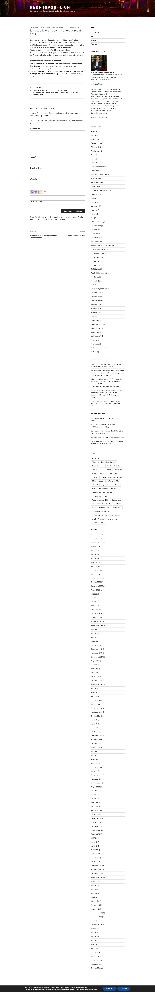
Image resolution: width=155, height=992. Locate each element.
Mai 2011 (94, 940)
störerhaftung (104, 507)
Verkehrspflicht (96, 332)
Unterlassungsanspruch (100, 511)
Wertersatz (95, 344)
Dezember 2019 (96, 617)
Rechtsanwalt (96, 293)
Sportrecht (95, 304)
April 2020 (94, 606)
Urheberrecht (95, 328)
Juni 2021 (94, 554)
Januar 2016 (95, 732)
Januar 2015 (95, 771)
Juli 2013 (94, 838)
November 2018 (96, 653)
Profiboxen (95, 277)
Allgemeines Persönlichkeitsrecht (104, 462)
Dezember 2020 (96, 578)
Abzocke (94, 135)
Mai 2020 (94, 602)
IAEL (117, 481)
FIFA (110, 473)
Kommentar (35, 128)
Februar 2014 (95, 810)
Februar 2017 (95, 700)
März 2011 (94, 948)
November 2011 (96, 917)
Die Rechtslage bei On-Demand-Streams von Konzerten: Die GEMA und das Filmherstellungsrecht (107, 443)
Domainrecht (95, 171)
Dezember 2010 (96, 960)
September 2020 (97, 586)
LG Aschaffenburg (97, 222)
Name (33, 157)
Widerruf (94, 352)
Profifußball (95, 281)
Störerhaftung (96, 308)
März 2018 (94, 673)
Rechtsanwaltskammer (43, 92)
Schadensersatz (98, 504)
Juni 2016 (94, 720)
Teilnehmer (95, 320)
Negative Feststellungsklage (101, 245)
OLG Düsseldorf (96, 253)
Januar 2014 (95, 814)
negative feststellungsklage (102, 492)
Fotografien (95, 194)
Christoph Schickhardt (114, 466)
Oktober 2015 (96, 743)
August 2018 (95, 661)
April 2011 (94, 944)
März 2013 (94, 854)
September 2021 (97, 543)
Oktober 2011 (95, 921)
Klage (103, 485)
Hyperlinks (94, 202)
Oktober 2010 (96, 968)
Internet (95, 485)
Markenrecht (95, 241)
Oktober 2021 (95, 539)
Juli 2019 (94, 629)
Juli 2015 (94, 751)
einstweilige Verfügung (99, 174)
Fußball (103, 477)
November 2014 (96, 779)
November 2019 (96, 621)
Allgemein (37, 88)
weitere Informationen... (99, 117)
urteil (94, 519)
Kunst (117, 485)
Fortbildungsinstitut (43, 90)
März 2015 (94, 763)
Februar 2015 (95, 767)
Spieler (108, 504)
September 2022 (97, 535)
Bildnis (93, 163)
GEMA (94, 481)
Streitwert (94, 312)
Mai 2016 (94, 724)
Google (101, 481)
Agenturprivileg (96, 143)
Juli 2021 (94, 550)
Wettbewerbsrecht (97, 348)
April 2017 (94, 692)
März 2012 (94, 901)
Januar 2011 (95, 956)
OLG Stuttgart (96, 269)
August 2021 (95, 547)
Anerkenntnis (95, 151)
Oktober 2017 (95, 680)
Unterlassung (116, 507)
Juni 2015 (94, 755)
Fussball (95, 477)
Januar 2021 (95, 574)
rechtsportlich (50, 7)
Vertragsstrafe (96, 336)
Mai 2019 (94, 637)
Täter (93, 316)
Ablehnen (124, 989)
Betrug (93, 159)
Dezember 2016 (96, 708)
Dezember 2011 (96, 913)
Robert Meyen (96, 364)
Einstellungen (84, 990)
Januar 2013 (95, 862)
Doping (108, 470)
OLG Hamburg (96, 261)
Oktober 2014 (96, 783)
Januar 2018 (95, 677)
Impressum (95, 36)
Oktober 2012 (95, 873)
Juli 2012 (94, 885)
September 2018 (97, 657)
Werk (103, 523)
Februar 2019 (95, 645)
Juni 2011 (94, 936)
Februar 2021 (95, 570)
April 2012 (94, 897)
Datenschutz (95, 32)
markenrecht (103, 489)
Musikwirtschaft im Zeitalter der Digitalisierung (107, 437)
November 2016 (96, 712)
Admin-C (94, 139)
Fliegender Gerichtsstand (100, 190)
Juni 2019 (94, 633)
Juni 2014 (94, 795)
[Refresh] (45, 191)
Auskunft (94, 155)
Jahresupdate (61, 90)
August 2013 (95, 834)
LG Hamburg (95, 230)
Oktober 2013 (95, 826)
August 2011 (95, 929)
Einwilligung (95, 178)
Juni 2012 (94, 889)
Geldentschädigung (115, 477)
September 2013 (97, 830)
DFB (101, 470)
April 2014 (94, 802)
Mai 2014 (94, 799)
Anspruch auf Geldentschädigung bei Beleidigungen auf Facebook (105, 395)
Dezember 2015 (96, 736)
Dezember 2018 (96, 649)
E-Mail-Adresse (37, 168)
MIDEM (114, 489)
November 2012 (96, 869)
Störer (94, 507)
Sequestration (96, 301)
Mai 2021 (94, 558)
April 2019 (94, 641)
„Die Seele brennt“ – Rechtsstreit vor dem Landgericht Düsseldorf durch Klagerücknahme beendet (106, 384)
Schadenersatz (116, 500)
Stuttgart (60, 92)
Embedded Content (98, 182)
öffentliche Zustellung (98, 249)
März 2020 (94, 610)
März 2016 (94, 728)
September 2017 (97, 684)
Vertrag (101, 519)
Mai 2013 (94, 846)
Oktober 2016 (96, 716)
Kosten (93, 214)
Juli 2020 (94, 594)
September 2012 (97, 877)
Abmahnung (95, 131)
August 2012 (95, 881)
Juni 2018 (94, 665)
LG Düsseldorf (96, 226)
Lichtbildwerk (95, 237)
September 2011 (96, 925)
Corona (94, 470)
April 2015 (94, 759)
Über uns (94, 44)
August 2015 (95, 747)
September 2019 (97, 625)
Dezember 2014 (96, 775)
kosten (110, 485)
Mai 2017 (94, 688)
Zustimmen (109, 989)
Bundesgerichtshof (97, 167)
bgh (102, 466)
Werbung (94, 340)
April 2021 (94, 562)
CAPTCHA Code (36, 202)
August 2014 (95, 787)
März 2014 (94, 806)
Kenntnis (94, 210)
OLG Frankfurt (96, 257)
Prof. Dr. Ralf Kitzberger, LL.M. (65, 27)
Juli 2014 (94, 791)
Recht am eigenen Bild (99, 289)
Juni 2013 (94, 842)
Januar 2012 (95, 909)
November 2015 (96, 739)
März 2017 (94, 696)
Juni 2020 (94, 598)
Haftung (94, 198)
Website (33, 179)
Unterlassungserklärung (99, 324)
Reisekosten (95, 297)
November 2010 (96, 964)
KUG (92, 218)
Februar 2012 (95, 905)
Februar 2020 (95, 614)
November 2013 (96, 822)
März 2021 (94, 566)
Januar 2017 (95, 704)
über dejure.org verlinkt (39, 116)
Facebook (94, 186)
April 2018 (94, 669)
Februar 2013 (95, 858)
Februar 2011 (95, 952)
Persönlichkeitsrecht (98, 273)
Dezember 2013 (96, 818)
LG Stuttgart (95, 234)
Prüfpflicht (94, 285)
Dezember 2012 (96, 866)
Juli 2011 (93, 932)
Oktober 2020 (96, 582)
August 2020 (95, 590)
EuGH (94, 473)
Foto (116, 473)
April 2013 (94, 850)
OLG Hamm (95, 265)
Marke (94, 489)
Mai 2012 (94, 893)
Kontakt (94, 40)
